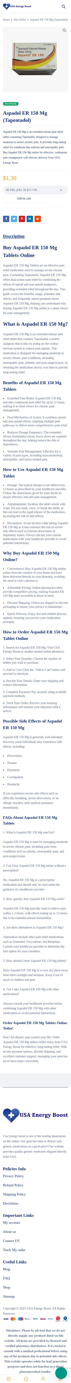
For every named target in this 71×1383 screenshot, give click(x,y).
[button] (64, 30)
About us (9, 1232)
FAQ (6, 1278)
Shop (6, 1287)
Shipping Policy (14, 1194)
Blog (6, 1269)
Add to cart (24, 198)
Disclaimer (11, 1203)
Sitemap (9, 1296)
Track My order (14, 1250)
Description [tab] (13, 236)
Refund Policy (13, 1185)
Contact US (11, 1241)
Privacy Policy (13, 1176)
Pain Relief (20, 19)
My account (11, 1223)
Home (6, 19)
